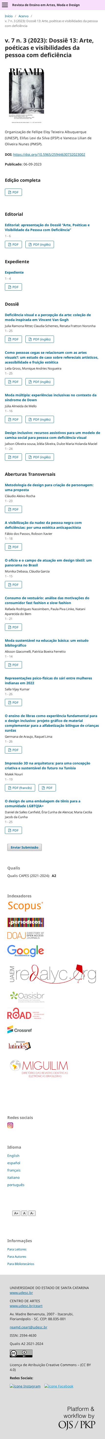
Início (9, 16)
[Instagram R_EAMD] (25, 1386)
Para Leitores (16, 1249)
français (14, 1170)
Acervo (24, 16)
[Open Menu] (5, 5)
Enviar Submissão (24, 847)
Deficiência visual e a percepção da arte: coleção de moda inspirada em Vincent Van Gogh (48, 317)
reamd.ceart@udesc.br (28, 1327)
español (13, 1163)
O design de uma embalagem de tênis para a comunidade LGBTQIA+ (42, 803)
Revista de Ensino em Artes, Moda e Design (46, 5)
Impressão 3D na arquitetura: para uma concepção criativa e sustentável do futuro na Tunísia (47, 765)
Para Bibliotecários (20, 1264)
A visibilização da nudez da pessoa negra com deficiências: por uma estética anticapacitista (43, 525)
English (13, 1155)
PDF (15, 192)
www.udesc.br (21, 1292)
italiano (13, 1177)
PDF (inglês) (41, 244)
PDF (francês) (22, 788)
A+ (16, 1213)
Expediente (14, 272)
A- (32, 1213)
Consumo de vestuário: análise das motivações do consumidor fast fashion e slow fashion (47, 600)
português (15, 1184)
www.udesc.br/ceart (26, 1305)
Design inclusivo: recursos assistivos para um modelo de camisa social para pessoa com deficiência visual (52, 435)
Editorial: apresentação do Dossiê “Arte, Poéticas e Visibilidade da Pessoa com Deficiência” (47, 227)
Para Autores (16, 1256)
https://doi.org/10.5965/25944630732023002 (49, 154)
